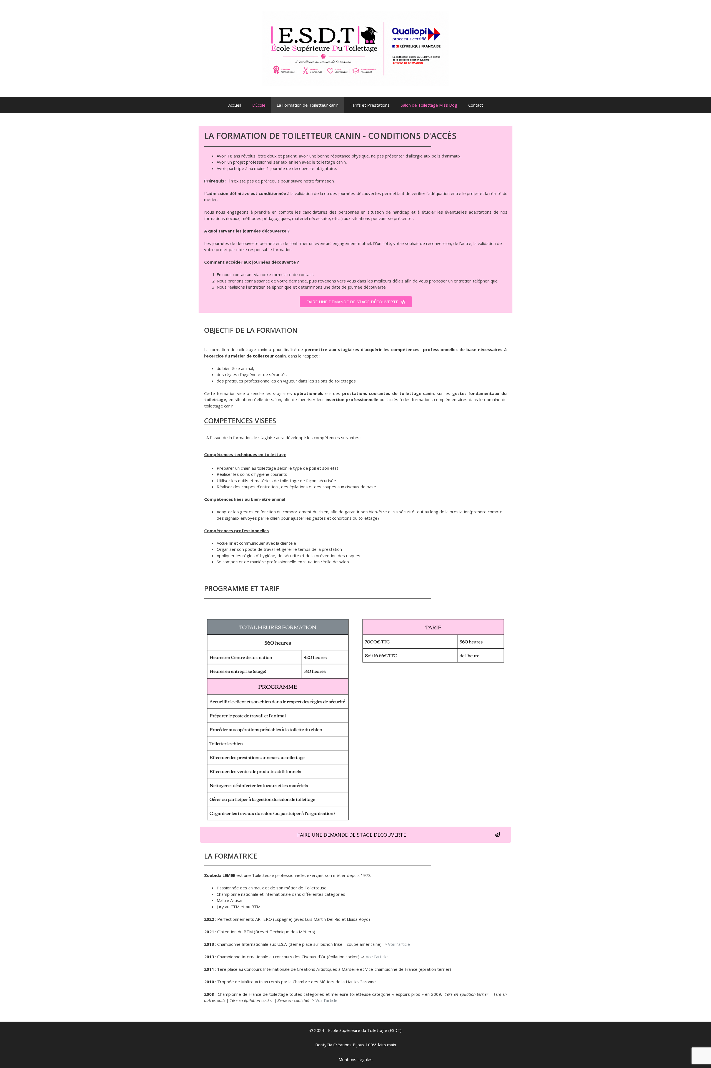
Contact (475, 105)
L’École (259, 105)
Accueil (234, 105)
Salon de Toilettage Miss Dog (429, 105)
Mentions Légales (355, 1059)
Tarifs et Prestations (370, 105)
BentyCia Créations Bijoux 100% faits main (355, 1044)
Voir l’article (399, 944)
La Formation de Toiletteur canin (308, 105)
